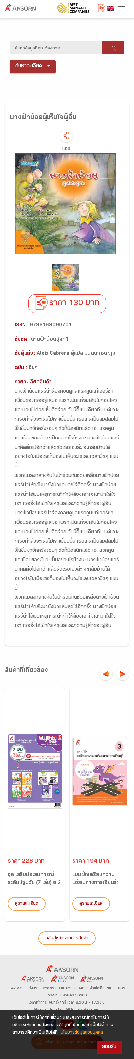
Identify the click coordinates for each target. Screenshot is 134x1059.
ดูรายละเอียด (26, 904)
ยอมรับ (109, 1047)
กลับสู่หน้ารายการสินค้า (67, 939)
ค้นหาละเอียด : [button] (30, 66)
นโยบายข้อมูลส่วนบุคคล (82, 1033)
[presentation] (105, 673)
